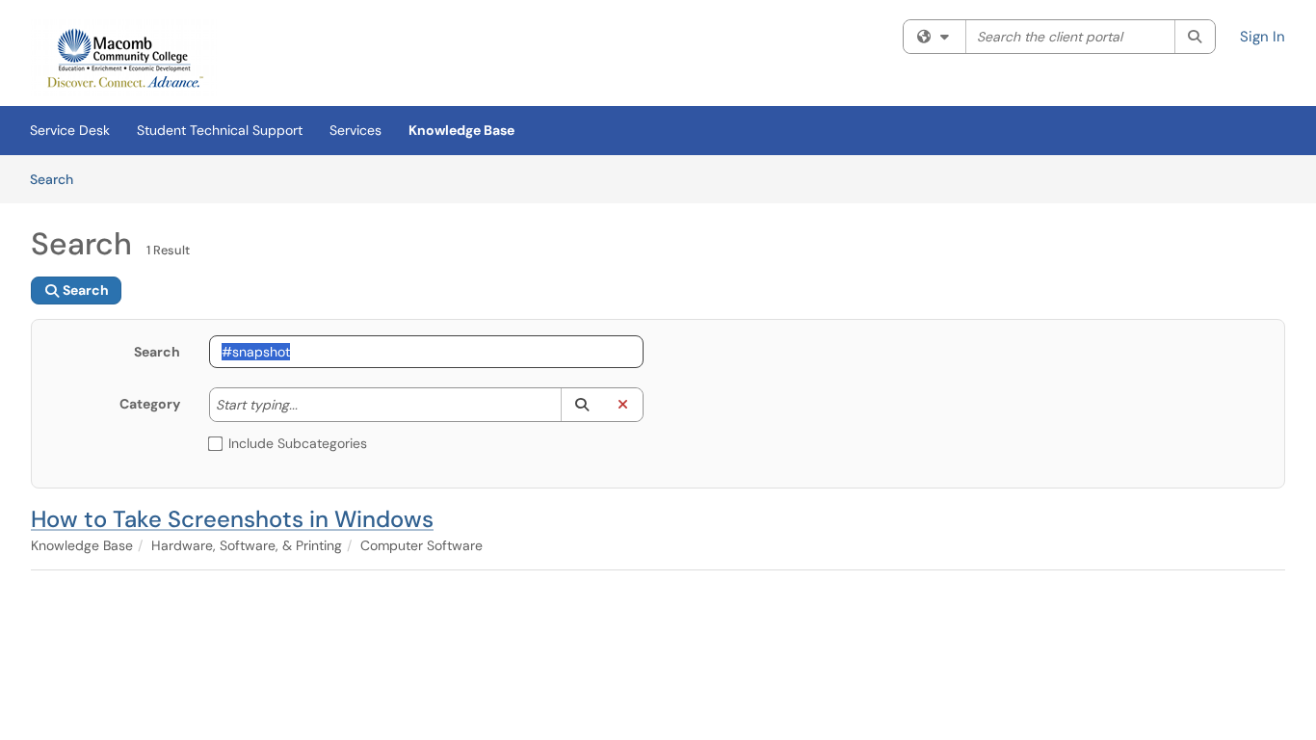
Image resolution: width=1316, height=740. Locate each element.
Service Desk (70, 130)
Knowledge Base (461, 130)
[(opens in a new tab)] (124, 57)
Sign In (1262, 36)
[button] (581, 404)
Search (58, 179)
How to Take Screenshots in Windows (232, 519)
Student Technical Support (220, 130)
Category (149, 403)
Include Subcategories (297, 443)
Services (355, 130)
